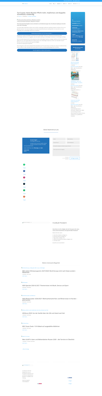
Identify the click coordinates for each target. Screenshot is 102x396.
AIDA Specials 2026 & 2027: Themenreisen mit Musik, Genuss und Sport (45, 285)
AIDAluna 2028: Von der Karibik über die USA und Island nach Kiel (43, 313)
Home (50, 3)
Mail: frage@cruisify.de (76, 0)
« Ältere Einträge (25, 349)
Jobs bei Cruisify (72, 372)
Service (69, 3)
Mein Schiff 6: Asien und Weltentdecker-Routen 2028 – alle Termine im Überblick (48, 339)
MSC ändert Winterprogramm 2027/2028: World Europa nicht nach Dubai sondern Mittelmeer (48, 271)
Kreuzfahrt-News (72, 370)
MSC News (29, 274)
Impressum (24, 388)
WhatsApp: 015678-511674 (68, 0)
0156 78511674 (40, 379)
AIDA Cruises (41, 368)
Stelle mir (75, 35)
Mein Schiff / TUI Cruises (43, 370)
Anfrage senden (75, 158)
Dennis (20, 16)
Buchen (64, 3)
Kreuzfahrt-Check (57, 368)
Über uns (70, 368)
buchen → (76, 23)
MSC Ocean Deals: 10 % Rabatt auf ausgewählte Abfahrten (41, 326)
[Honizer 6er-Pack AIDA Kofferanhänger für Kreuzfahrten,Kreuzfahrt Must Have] (75, 98)
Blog (54, 3)
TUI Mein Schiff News (32, 16)
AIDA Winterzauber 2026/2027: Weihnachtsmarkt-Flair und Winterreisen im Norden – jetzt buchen (49, 299)
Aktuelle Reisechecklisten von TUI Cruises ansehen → (42, 33)
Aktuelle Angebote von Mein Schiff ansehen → (42, 50)
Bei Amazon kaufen (74, 66)
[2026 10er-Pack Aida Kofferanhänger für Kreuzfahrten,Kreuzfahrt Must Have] (75, 60)
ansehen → (77, 25)
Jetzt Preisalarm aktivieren (60, 248)
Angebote (59, 3)
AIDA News (29, 287)
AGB (35, 388)
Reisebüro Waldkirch (73, 374)
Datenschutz (30, 388)
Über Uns (74, 3)
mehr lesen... (24, 276)
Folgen (24, 167)
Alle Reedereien (41, 374)
